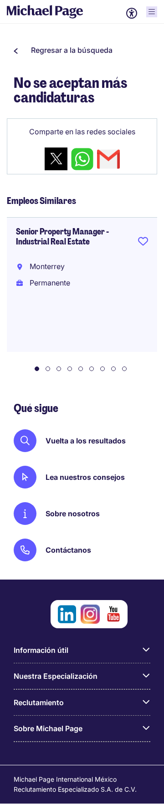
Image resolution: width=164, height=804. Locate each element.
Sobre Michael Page (48, 728)
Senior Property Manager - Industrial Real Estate (62, 236)
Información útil (41, 650)
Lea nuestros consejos (85, 477)
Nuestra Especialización (55, 676)
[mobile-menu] (151, 11)
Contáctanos (68, 550)
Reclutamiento (39, 702)
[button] (63, 50)
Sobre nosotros (73, 513)
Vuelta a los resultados (86, 440)
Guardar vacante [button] (143, 243)
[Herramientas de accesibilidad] (131, 13)
